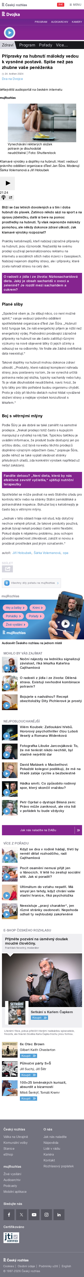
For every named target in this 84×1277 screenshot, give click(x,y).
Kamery (77, 22)
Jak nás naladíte (55, 1137)
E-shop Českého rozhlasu (27, 930)
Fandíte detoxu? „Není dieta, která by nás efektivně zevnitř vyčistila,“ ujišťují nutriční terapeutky (39, 480)
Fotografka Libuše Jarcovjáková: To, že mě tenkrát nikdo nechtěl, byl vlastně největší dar (49, 750)
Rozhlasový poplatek (59, 1166)
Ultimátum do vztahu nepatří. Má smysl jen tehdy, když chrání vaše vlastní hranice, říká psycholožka (47, 891)
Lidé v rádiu (52, 1148)
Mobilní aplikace (15, 1192)
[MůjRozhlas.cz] (8, 98)
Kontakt (49, 1160)
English (66, 1266)
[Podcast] (3, 198)
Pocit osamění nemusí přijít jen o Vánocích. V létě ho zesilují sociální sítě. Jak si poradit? (50, 872)
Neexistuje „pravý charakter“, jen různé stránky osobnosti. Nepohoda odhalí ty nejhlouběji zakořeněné (49, 910)
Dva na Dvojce (12, 79)
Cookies (8, 1266)
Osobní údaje (26, 1266)
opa (65, 553)
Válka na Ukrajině (16, 1137)
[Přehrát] (7, 183)
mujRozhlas (10, 596)
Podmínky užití (48, 1266)
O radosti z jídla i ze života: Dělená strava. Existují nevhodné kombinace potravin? (50, 682)
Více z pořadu (16, 843)
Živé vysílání (14, 624)
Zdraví (7, 45)
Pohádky (12, 616)
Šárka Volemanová (47, 553)
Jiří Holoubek (22, 553)
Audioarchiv (59, 22)
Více (62, 45)
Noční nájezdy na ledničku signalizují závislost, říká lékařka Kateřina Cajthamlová (50, 663)
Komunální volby (16, 1143)
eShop (8, 1154)
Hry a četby (13, 608)
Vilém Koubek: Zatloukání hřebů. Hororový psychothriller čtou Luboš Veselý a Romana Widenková (49, 731)
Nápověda (51, 1143)
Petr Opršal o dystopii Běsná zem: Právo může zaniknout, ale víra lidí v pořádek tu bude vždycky (48, 806)
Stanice (9, 1148)
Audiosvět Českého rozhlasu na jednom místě (32, 643)
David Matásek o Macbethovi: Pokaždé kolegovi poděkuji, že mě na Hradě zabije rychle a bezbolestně (50, 769)
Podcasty (10, 1186)
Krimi (36, 608)
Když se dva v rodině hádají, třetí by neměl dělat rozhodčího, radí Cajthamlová (49, 853)
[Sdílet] (10, 198)
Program (41, 22)
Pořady (45, 45)
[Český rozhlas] (14, 4)
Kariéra (49, 1154)
